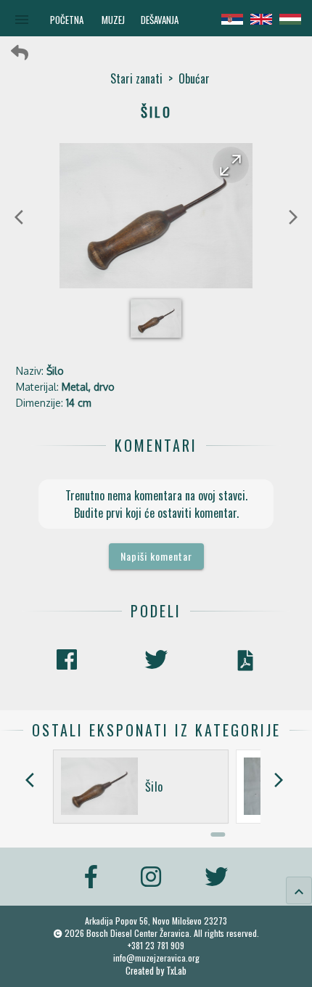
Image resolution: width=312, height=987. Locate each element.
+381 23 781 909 (156, 945)
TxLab (176, 971)
